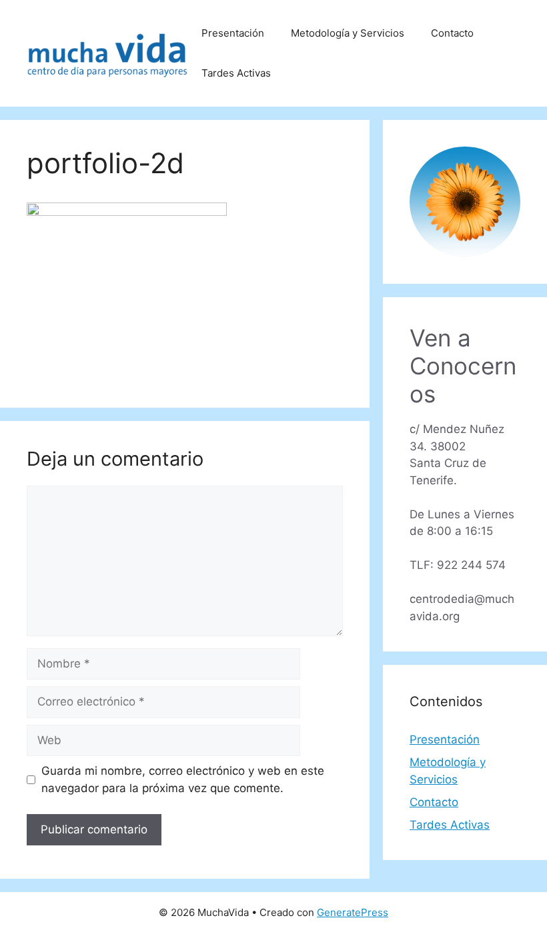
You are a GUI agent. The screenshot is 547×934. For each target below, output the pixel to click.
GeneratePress (352, 912)
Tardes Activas (236, 73)
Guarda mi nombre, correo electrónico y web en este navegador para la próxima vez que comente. (182, 779)
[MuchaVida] (107, 52)
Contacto (452, 33)
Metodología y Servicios (347, 33)
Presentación (232, 33)
